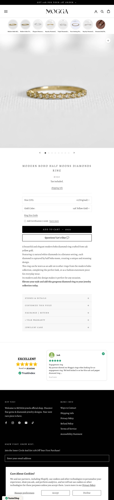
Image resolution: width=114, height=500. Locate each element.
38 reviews (31, 368)
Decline (87, 492)
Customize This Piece (38, 305)
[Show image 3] (52, 153)
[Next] (74, 152)
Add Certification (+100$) (37, 221)
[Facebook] (6, 423)
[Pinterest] (19, 423)
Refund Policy (66, 423)
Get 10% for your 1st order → (57, 2)
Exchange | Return (37, 313)
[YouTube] (26, 423)
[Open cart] (108, 11)
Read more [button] (53, 377)
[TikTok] (33, 423)
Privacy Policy (89, 485)
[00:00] (57, 91)
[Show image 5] (58, 153)
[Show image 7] (65, 153)
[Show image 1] (45, 153)
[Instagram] (13, 423)
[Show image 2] (48, 153)
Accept (55, 492)
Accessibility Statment (71, 434)
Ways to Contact (68, 407)
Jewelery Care (34, 327)
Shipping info (67, 413)
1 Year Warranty (35, 320)
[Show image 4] (55, 153)
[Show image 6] (62, 153)
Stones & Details (36, 298)
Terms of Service (68, 428)
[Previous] (39, 152)
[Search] (102, 11)
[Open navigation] (6, 11)
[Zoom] (108, 40)
